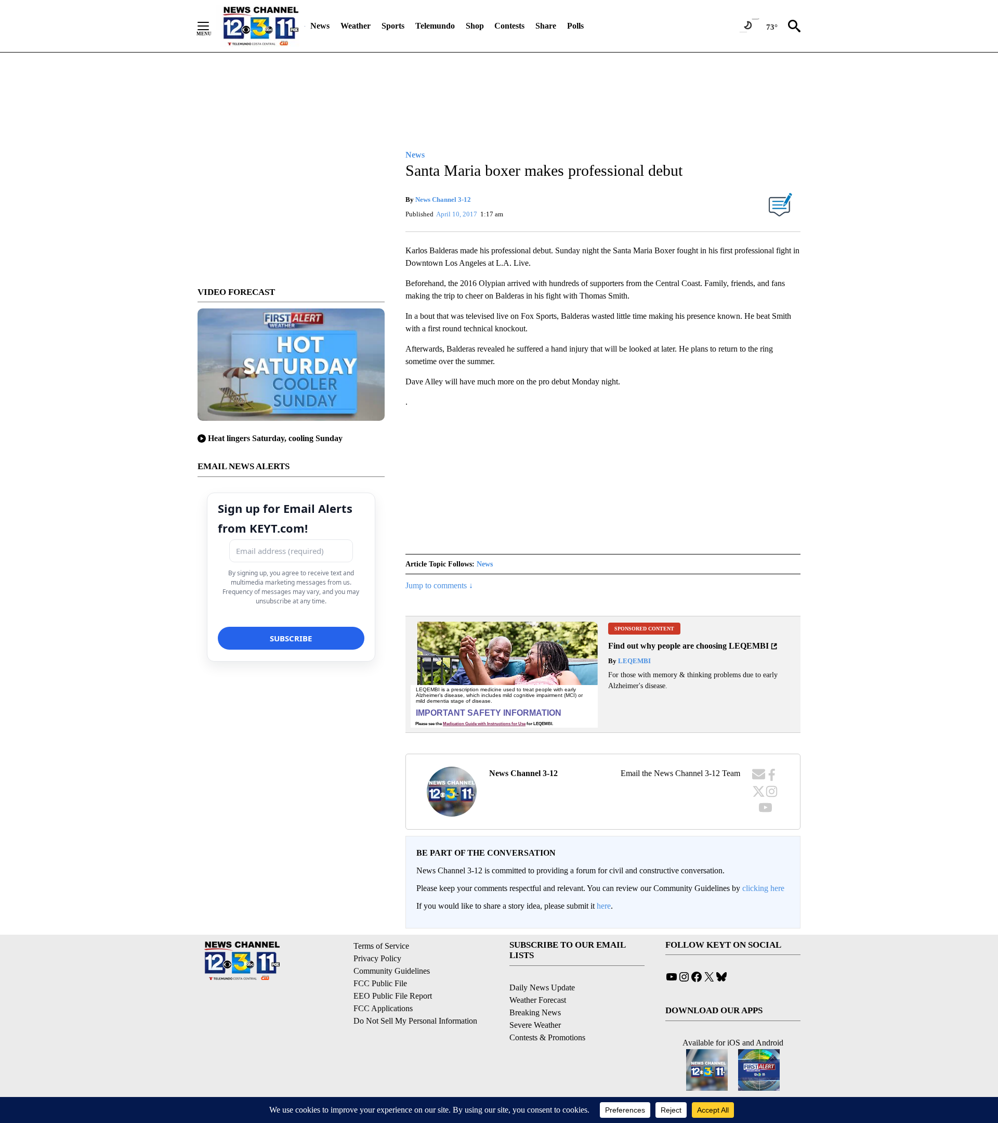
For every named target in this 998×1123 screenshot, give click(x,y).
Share (545, 25)
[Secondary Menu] (211, 26)
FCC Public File (380, 983)
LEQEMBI (633, 661)
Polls (575, 25)
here (604, 905)
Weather (355, 25)
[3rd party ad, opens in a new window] (504, 674)
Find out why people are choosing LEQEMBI (688, 645)
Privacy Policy (377, 958)
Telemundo (435, 25)
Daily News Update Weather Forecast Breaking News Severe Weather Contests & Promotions (547, 1012)
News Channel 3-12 (443, 199)
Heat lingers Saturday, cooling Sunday (275, 438)
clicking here (763, 888)
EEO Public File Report (392, 995)
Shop (475, 25)
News (320, 25)
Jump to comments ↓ (439, 585)
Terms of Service (381, 945)
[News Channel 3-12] (260, 26)
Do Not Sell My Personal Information (415, 1020)
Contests (509, 25)
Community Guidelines (391, 970)
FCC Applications (383, 1008)
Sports (393, 25)
